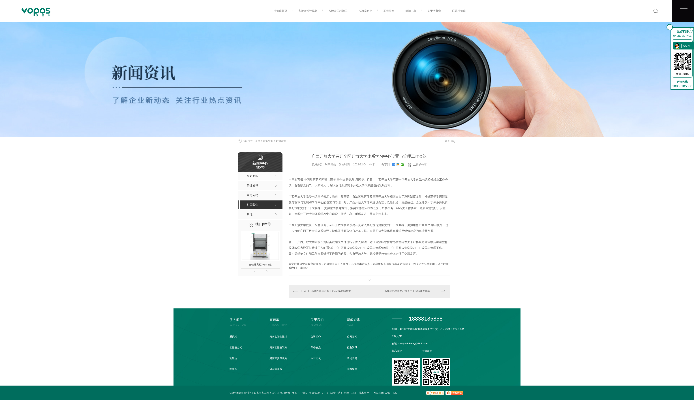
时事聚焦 (281, 140)
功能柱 (233, 358)
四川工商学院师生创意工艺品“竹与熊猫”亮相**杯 (329, 291)
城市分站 (335, 392)
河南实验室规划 (278, 358)
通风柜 (233, 336)
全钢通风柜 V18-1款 (260, 264)
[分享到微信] (402, 164)
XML (387, 392)
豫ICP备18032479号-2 (315, 392)
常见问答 (352, 358)
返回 (447, 140)
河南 (346, 392)
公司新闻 (352, 336)
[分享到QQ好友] (398, 164)
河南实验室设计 (278, 336)
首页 (257, 140)
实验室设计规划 (307, 10)
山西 (353, 392)
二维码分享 (420, 164)
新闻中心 (410, 10)
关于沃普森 (434, 10)
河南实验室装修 (278, 347)
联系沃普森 (459, 10)
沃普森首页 (280, 10)
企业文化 (316, 358)
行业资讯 (352, 347)
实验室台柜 (365, 10)
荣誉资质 (316, 347)
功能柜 (233, 369)
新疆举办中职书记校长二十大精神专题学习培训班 (412, 291)
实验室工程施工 (338, 10)
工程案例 (388, 10)
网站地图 (379, 392)
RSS (394, 392)
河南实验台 (275, 369)
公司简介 (316, 336)
